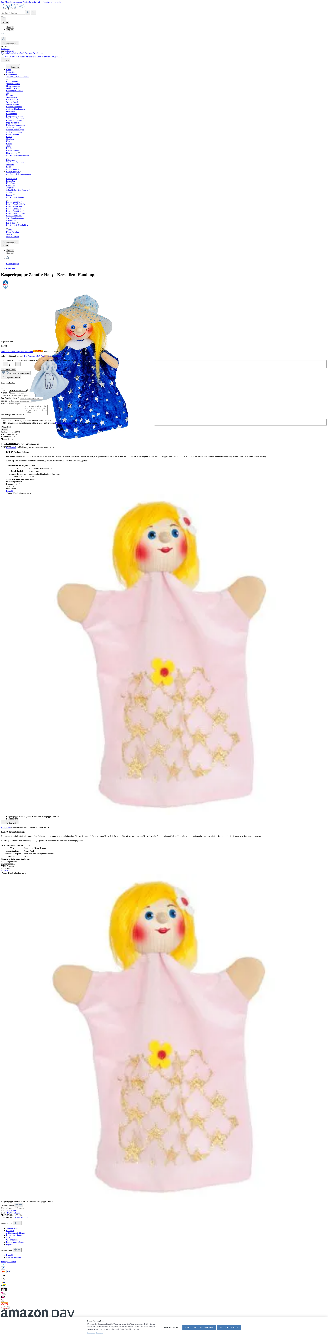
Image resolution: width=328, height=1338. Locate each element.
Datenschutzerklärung (64, 423)
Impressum (10, 1244)
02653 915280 (11, 1210)
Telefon (4, 401)
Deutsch (10, 27)
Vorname (5, 393)
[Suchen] (27, 12)
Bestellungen (38, 53)
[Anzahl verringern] (5, 364)
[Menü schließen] (7, 79)
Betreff (4, 403)
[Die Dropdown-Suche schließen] (33, 12)
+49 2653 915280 (13, 1213)
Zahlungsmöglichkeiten (15, 1233)
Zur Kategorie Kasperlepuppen (18, 174)
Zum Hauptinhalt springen (12, 2)
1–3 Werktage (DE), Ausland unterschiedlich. (42, 356)
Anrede (5, 390)
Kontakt (9, 1255)
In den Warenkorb (8, 369)
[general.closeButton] (2, 388)
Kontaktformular (21, 1217)
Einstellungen (171, 1328)
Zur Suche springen (31, 2)
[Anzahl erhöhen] (17, 364)
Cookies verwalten (13, 1257)
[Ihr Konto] (3, 39)
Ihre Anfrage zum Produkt (12, 415)
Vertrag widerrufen (8, 1262)
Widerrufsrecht (12, 1240)
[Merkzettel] (2, 35)
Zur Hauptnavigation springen (51, 2)
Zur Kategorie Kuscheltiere (17, 225)
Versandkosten (12, 1228)
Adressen (29, 53)
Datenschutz (91, 1333)
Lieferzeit (10, 1230)
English (10, 30)
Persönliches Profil (17, 53)
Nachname (6, 395)
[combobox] (13, 13)
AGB (8, 1237)
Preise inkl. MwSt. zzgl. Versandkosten (17, 351)
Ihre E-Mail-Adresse (10, 398)
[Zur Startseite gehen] (14, 9)
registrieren (9, 51)
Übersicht (5, 53)
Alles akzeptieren (229, 1328)
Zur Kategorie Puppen (15, 197)
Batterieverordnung (14, 1235)
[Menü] (2, 16)
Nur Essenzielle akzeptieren (199, 1328)
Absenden (5, 427)
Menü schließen (11, 44)
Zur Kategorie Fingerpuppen (17, 155)
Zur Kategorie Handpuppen (17, 77)
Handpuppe (11, 448)
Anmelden (5, 48)
